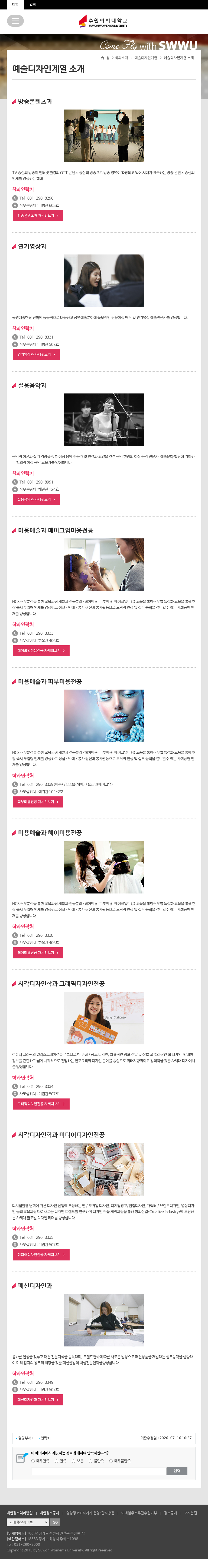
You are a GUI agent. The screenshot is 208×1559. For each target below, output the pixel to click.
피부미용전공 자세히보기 (36, 802)
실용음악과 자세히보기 (34, 500)
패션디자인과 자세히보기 (36, 1400)
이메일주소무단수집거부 (139, 1513)
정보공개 (170, 1513)
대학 (15, 5)
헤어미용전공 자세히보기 (36, 953)
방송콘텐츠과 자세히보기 (36, 216)
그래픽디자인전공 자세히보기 (39, 1104)
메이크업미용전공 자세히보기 (39, 651)
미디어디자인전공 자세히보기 (39, 1255)
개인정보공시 (49, 1513)
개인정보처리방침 (20, 1513)
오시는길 (190, 1513)
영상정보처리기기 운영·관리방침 (90, 1513)
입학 (33, 5)
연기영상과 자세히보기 (34, 355)
